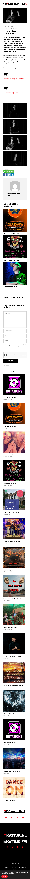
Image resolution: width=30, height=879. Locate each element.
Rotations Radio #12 (9, 743)
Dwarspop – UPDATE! (9, 484)
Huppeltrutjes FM (8, 455)
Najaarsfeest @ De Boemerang (13, 685)
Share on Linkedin (12, 174)
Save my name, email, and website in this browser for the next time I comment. (14, 347)
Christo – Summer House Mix (12, 656)
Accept (4, 876)
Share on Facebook (5, 174)
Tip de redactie (21, 867)
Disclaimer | (7, 867)
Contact (15, 869)
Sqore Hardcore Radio (10, 628)
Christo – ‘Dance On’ (9, 800)
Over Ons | (14, 867)
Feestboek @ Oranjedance (11, 771)
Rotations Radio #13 (9, 397)
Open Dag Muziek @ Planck (11, 512)
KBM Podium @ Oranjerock (11, 541)
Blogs (5, 29)
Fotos (15, 29)
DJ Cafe (10, 29)
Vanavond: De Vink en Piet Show (13, 599)
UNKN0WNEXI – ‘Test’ (9, 714)
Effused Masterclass (9, 426)
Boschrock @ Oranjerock (11, 570)
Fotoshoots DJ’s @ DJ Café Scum (14, 79)
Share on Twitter (9, 174)
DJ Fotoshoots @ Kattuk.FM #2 (13, 93)
